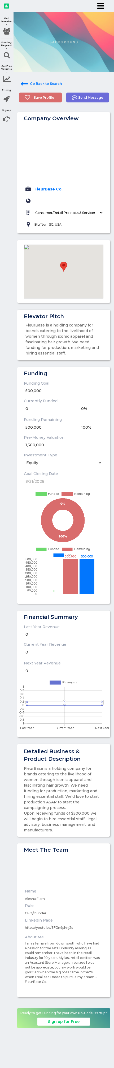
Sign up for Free (64, 1021)
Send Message (90, 97)
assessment (6, 6)
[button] (63, 267)
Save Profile (44, 97)
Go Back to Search (46, 84)
